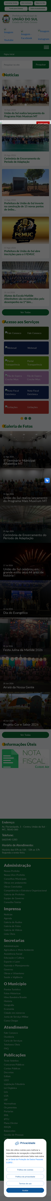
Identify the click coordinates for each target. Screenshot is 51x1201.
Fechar (44, 124)
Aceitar (25, 1190)
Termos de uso (25, 1183)
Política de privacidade (25, 1177)
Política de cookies (25, 1170)
